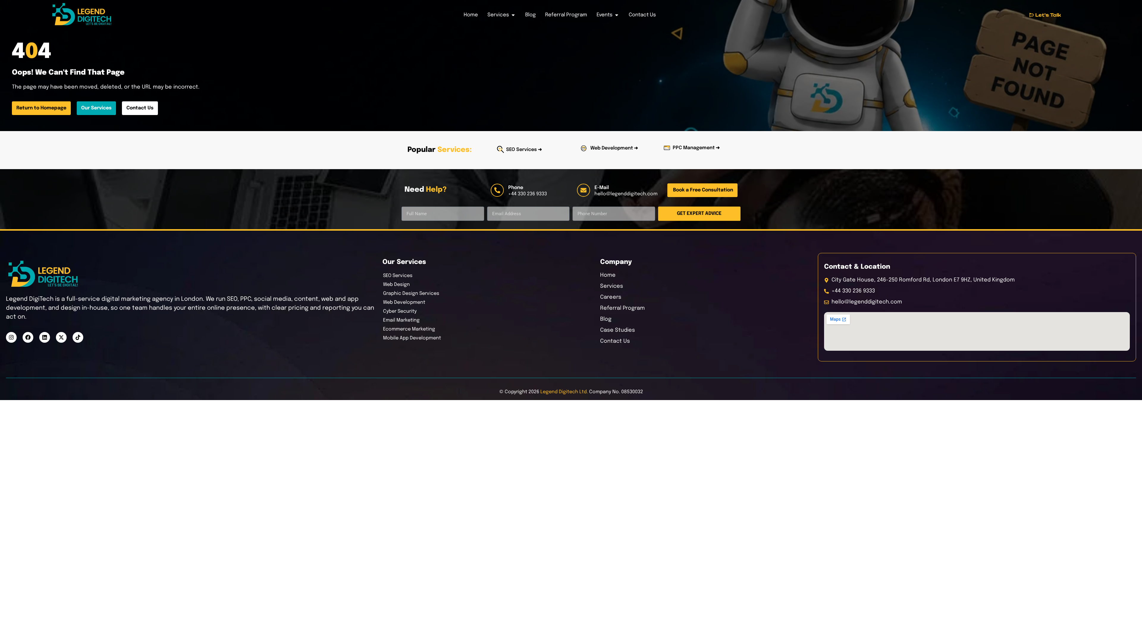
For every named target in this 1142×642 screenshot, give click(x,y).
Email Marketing (401, 320)
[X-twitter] (61, 337)
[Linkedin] (44, 337)
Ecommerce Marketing (409, 329)
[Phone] (497, 190)
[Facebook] (28, 337)
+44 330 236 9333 (527, 193)
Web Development (404, 302)
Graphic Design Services (411, 293)
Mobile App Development (412, 338)
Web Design (396, 284)
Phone (515, 187)
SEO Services (397, 275)
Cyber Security (400, 311)
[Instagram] (11, 337)
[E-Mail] (583, 190)
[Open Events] (616, 15)
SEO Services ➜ (524, 149)
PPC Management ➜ (696, 147)
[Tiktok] (78, 337)
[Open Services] (513, 15)
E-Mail (601, 187)
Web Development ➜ (614, 148)
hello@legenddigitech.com (626, 193)
